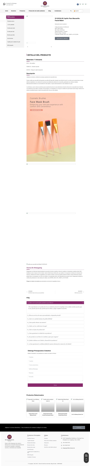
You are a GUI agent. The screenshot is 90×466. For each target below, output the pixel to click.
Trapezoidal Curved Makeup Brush (33, 414)
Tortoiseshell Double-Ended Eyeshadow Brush (47, 414)
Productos (22, 10)
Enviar (55, 385)
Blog (49, 10)
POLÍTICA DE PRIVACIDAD (50, 447)
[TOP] (86, 459)
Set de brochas (10, 38)
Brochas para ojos (10, 31)
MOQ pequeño (10, 45)
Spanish (77, 10)
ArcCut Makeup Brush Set (77, 414)
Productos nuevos (10, 21)
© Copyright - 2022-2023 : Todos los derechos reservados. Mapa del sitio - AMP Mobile (45, 463)
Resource (46, 445)
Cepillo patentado (10, 24)
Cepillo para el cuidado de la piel (13, 41)
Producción (46, 442)
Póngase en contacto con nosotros (33, 281)
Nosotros (13, 10)
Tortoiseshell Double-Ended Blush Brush (62, 414)
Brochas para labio (11, 34)
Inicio (6, 10)
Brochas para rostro (11, 28)
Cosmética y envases (31, 457)
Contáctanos (58, 10)
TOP (86, 460)
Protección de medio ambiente (37, 10)
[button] (71, 11)
